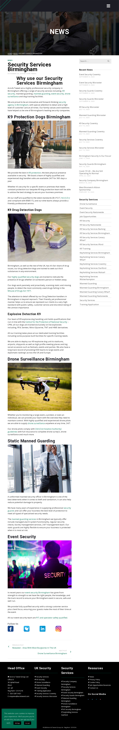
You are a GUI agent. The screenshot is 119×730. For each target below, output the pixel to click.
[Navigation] (108, 6)
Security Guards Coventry (90, 90)
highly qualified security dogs (25, 276)
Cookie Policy (95, 682)
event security (57, 93)
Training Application (89, 304)
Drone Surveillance (88, 204)
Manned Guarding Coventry (92, 131)
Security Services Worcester (91, 147)
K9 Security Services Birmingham (95, 233)
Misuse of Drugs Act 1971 (19, 290)
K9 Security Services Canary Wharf (92, 239)
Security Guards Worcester (91, 99)
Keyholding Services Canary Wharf (92, 258)
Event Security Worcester (90, 82)
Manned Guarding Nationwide (94, 296)
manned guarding (42, 93)
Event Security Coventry (90, 74)
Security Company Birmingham (93, 180)
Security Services (87, 300)
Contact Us (94, 688)
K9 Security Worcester (89, 107)
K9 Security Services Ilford (91, 244)
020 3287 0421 (15, 693)
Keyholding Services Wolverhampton (89, 278)
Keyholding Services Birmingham (95, 252)
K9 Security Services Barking (92, 229)
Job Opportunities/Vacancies (100, 685)
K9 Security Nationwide (90, 224)
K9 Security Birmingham (72, 709)
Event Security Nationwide (92, 212)
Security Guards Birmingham (92, 164)
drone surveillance (36, 423)
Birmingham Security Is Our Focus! (95, 156)
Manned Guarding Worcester (92, 115)
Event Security (86, 208)
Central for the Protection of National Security (46, 322)
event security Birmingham (37, 592)
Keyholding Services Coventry (93, 264)
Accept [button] (27, 723)
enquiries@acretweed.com (19, 696)
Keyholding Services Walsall (92, 272)
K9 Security (85, 220)
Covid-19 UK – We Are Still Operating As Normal (91, 172)
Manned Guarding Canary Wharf (95, 292)
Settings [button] (17, 723)
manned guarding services (24, 519)
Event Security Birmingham (73, 692)
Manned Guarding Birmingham (94, 287)
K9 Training (85, 248)
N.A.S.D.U (65, 197)
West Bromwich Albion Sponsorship (89, 188)
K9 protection (35, 172)
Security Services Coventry (91, 139)
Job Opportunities (88, 216)
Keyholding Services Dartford (93, 268)
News (92, 677)
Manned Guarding (88, 283)
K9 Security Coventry (88, 123)
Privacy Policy (95, 679)
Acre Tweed (31, 74)
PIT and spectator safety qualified (51, 617)
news (10, 60)
